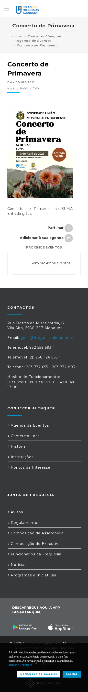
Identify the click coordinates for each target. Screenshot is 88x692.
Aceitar (71, 674)
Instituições (21, 457)
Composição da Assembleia (37, 533)
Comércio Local (25, 436)
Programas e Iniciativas (33, 575)
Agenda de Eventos (34, 41)
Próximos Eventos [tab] (44, 247)
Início (17, 36)
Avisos (16, 512)
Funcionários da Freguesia (35, 554)
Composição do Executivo (35, 543)
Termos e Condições (20, 665)
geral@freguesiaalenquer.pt (47, 337)
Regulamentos (24, 522)
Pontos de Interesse (30, 467)
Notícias (18, 564)
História (18, 446)
